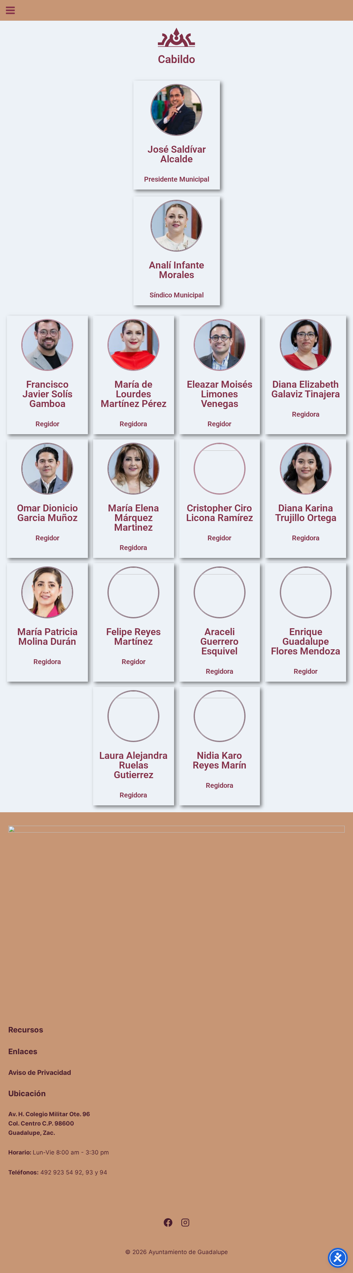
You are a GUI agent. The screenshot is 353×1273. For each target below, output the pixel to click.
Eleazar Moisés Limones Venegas (219, 394)
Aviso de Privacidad (39, 1072)
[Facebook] (167, 1222)
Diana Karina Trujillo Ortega (305, 512)
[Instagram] (185, 1222)
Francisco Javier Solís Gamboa (47, 394)
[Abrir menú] (8, 8)
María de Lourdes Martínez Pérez (134, 394)
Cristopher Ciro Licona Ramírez (219, 512)
